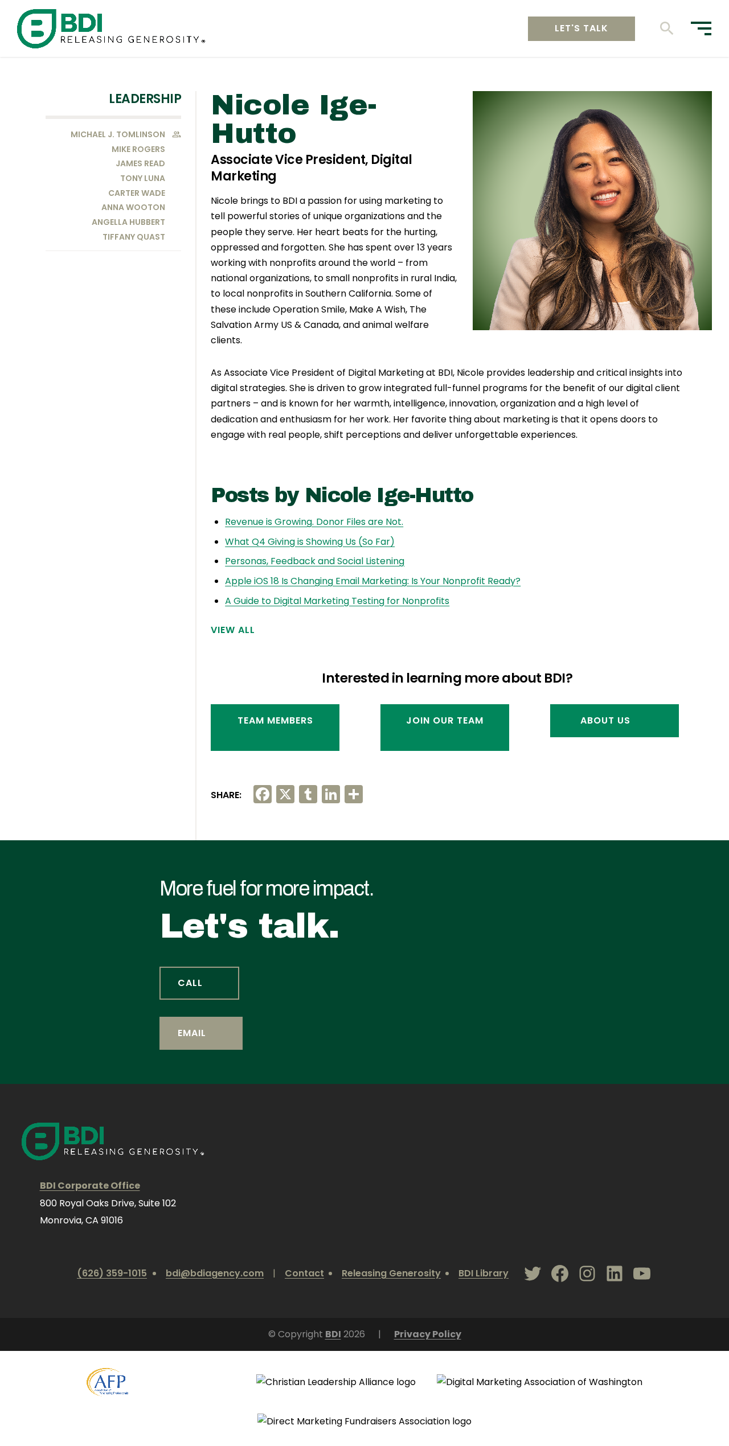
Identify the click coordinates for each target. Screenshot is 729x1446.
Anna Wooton (133, 207)
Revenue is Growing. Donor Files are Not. (314, 521)
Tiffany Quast (134, 237)
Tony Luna (142, 178)
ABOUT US (605, 720)
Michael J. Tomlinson (118, 134)
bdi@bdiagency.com (215, 1273)
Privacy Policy (427, 1334)
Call (190, 982)
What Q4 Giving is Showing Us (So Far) (310, 541)
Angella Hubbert (128, 222)
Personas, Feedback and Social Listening (314, 561)
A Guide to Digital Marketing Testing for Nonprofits (337, 600)
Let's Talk (581, 28)
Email (192, 1033)
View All (233, 630)
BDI (333, 1334)
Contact (304, 1273)
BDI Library (483, 1273)
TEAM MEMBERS (275, 720)
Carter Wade (136, 193)
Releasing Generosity (391, 1273)
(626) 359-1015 (112, 1273)
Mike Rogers (138, 149)
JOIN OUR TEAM (445, 720)
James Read (140, 163)
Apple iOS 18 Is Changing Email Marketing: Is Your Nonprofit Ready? (373, 581)
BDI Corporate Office (90, 1185)
